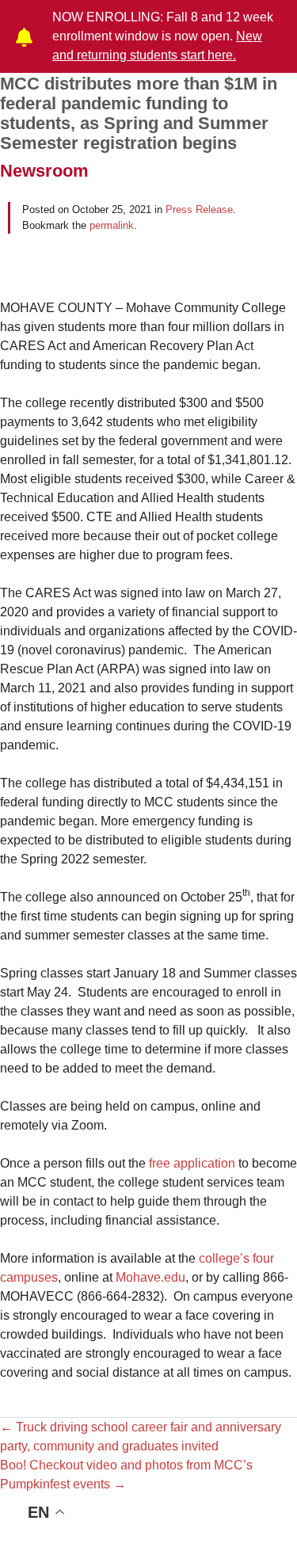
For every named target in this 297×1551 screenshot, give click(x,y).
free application (192, 1163)
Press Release (199, 209)
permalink (111, 225)
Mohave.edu (150, 1277)
